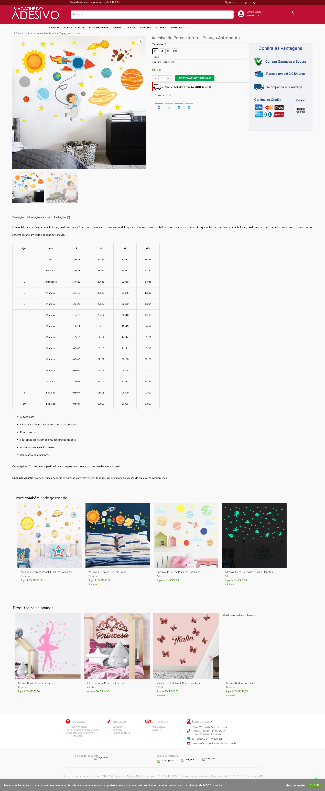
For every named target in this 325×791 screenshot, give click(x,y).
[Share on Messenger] (179, 107)
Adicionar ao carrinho (194, 78)
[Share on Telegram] (189, 107)
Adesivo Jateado (74, 27)
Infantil (117, 27)
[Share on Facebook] (159, 107)
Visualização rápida (50, 565)
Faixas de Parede (98, 27)
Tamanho (157, 44)
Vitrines (161, 27)
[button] (140, 41)
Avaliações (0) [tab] (62, 217)
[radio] (155, 51)
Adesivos (53, 27)
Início (17, 33)
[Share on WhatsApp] (169, 107)
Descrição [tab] (18, 217)
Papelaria (145, 27)
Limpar (155, 57)
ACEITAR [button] (314, 785)
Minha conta (178, 27)
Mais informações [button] (295, 785)
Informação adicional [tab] (38, 217)
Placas (131, 27)
